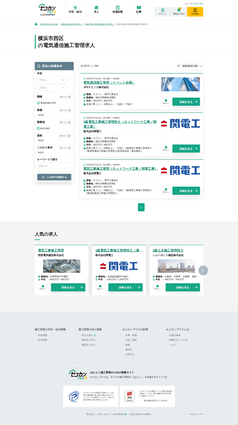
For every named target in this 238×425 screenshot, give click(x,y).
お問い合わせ (103, 414)
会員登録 (195, 14)
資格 (127, 344)
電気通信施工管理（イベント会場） (109, 82)
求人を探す (87, 335)
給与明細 (42, 340)
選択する (63, 97)
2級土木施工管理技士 (168, 250)
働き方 (128, 349)
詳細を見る (186, 102)
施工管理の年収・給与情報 (50, 329)
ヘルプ (172, 344)
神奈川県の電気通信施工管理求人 (99, 24)
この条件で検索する (56, 177)
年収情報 (42, 335)
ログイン (163, 14)
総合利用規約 (119, 414)
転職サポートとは (178, 340)
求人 (96, 11)
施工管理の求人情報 (49, 24)
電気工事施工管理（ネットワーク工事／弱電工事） (120, 168)
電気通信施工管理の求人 (71, 24)
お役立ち (130, 354)
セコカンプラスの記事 (135, 329)
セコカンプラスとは (177, 329)
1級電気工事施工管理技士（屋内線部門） (125, 250)
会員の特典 (175, 335)
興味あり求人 (179, 14)
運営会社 (90, 414)
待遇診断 (118, 11)
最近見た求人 (88, 344)
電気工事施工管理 (51, 250)
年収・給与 (75, 11)
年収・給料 (131, 340)
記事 (139, 11)
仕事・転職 (131, 335)
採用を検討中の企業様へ (141, 414)
